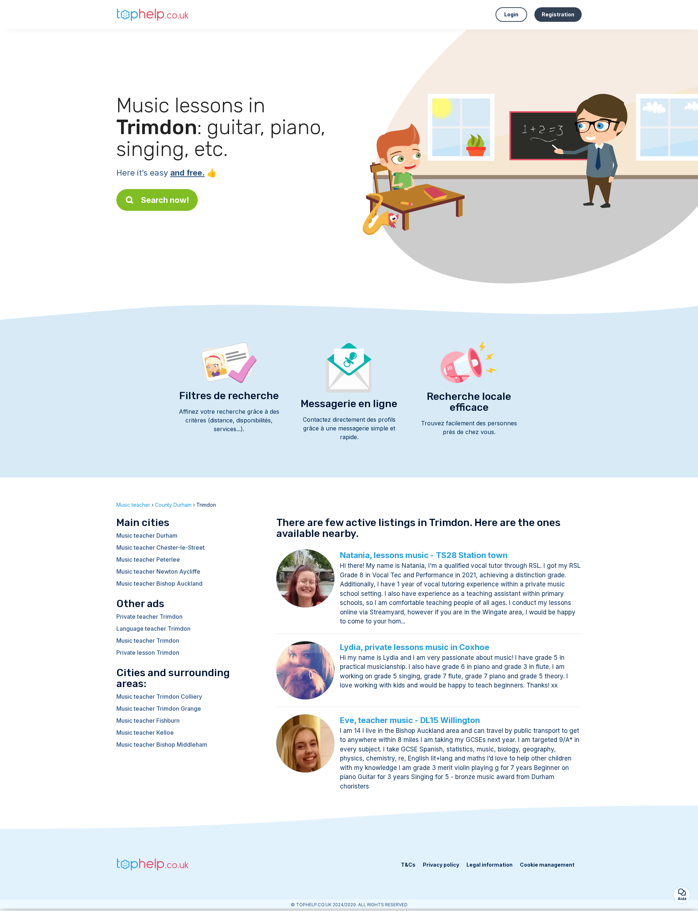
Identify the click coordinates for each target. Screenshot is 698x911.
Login (511, 14)
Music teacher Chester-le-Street (160, 547)
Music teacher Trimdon (147, 640)
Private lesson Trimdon (147, 652)
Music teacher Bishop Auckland (159, 583)
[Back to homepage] (152, 14)
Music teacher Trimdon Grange (158, 708)
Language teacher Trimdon (153, 628)
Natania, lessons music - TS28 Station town (424, 555)
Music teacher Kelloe (145, 732)
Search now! (165, 200)
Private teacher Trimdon (149, 616)
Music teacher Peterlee (148, 559)
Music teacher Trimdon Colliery (159, 696)
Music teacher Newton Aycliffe (158, 571)
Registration (558, 14)
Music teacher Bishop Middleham (161, 744)
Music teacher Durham (146, 535)
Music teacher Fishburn (148, 720)
